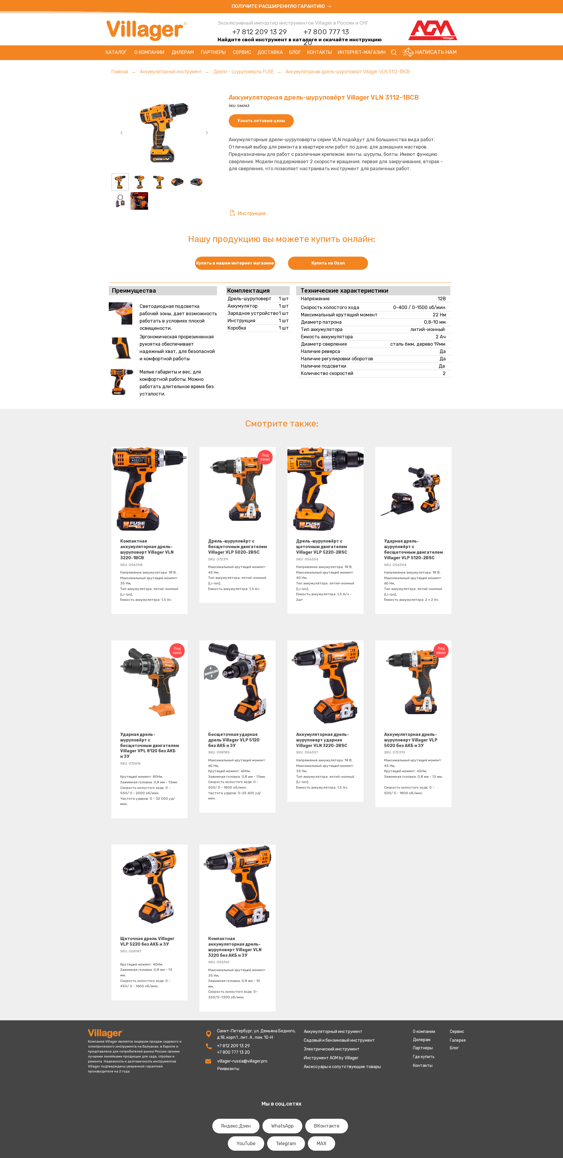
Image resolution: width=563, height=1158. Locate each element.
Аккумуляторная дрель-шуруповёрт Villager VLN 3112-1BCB (348, 71)
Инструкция (252, 213)
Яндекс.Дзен (236, 1126)
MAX (321, 1143)
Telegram (286, 1143)
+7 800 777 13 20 (233, 1052)
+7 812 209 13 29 (259, 32)
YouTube (246, 1143)
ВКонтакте (326, 1126)
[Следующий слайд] (206, 132)
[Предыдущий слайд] (121, 132)
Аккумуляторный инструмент (171, 71)
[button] (281, 6)
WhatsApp (282, 1126)
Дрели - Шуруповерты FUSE (243, 71)
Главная (119, 71)
